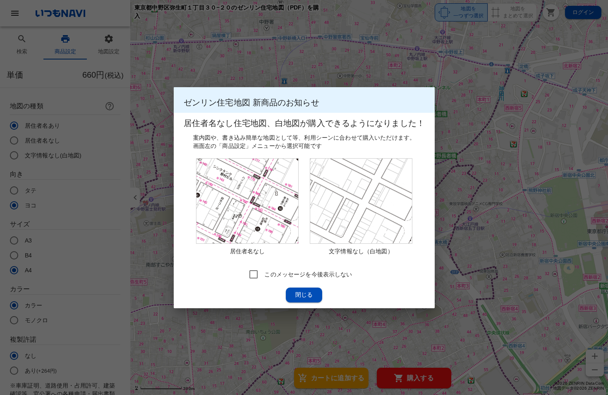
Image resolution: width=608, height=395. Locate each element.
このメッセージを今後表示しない (308, 274)
